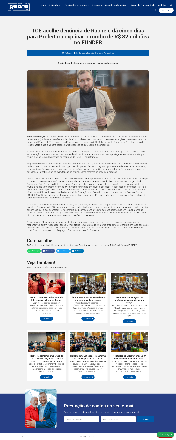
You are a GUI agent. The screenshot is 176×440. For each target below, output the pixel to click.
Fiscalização (98, 53)
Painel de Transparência (143, 5)
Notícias (162, 5)
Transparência (109, 53)
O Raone (95, 5)
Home (43, 5)
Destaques (82, 53)
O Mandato (54, 5)
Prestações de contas (76, 5)
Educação (90, 53)
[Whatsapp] (171, 5)
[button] (166, 10)
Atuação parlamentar (115, 5)
